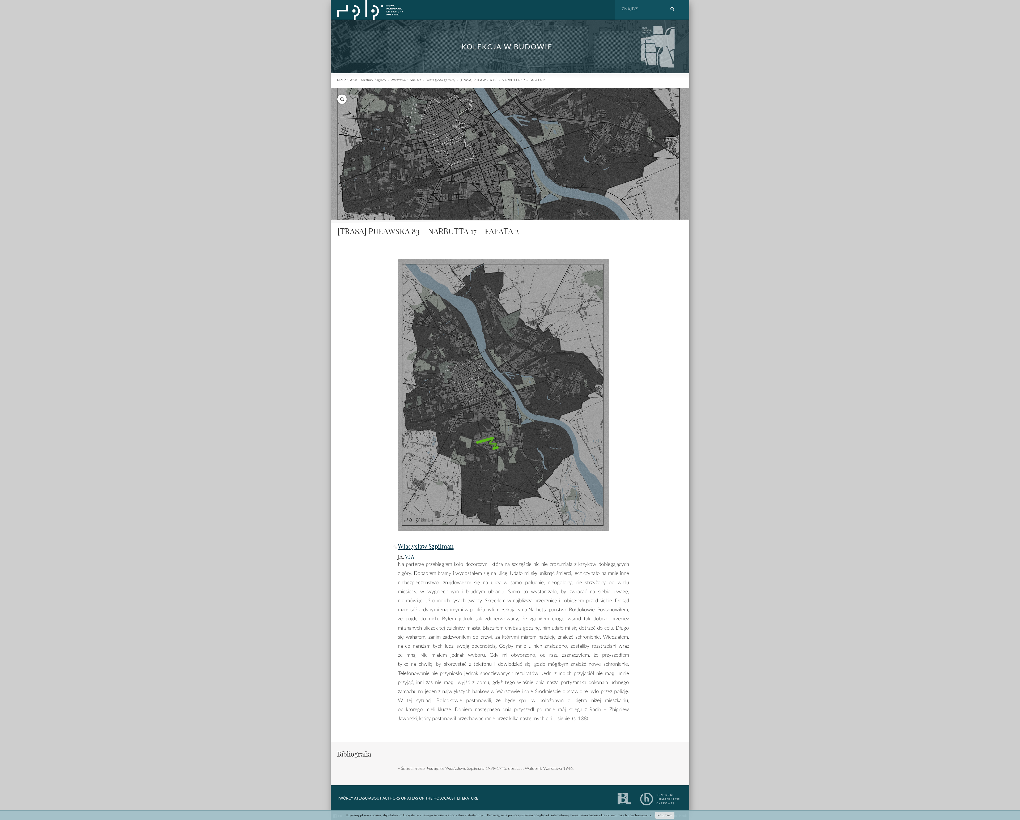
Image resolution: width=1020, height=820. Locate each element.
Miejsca (415, 80)
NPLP (341, 80)
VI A (409, 557)
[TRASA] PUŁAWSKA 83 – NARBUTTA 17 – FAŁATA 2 (502, 80)
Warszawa (398, 80)
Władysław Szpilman (426, 546)
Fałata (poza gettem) (440, 80)
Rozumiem (664, 815)
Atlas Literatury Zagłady (368, 80)
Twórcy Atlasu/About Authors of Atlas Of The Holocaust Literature (407, 798)
